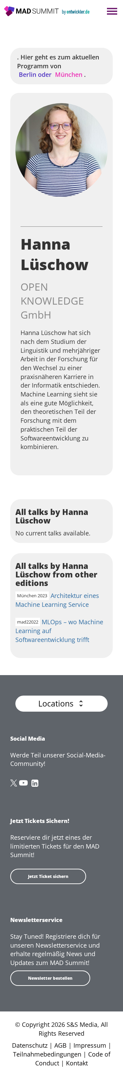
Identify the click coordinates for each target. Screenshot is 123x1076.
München (67, 74)
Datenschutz (29, 1045)
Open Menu (112, 11)
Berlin (35, 74)
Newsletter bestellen (50, 978)
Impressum (89, 1045)
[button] (61, 704)
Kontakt (77, 1063)
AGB (60, 1045)
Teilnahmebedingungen (47, 1054)
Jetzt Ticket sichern (48, 876)
